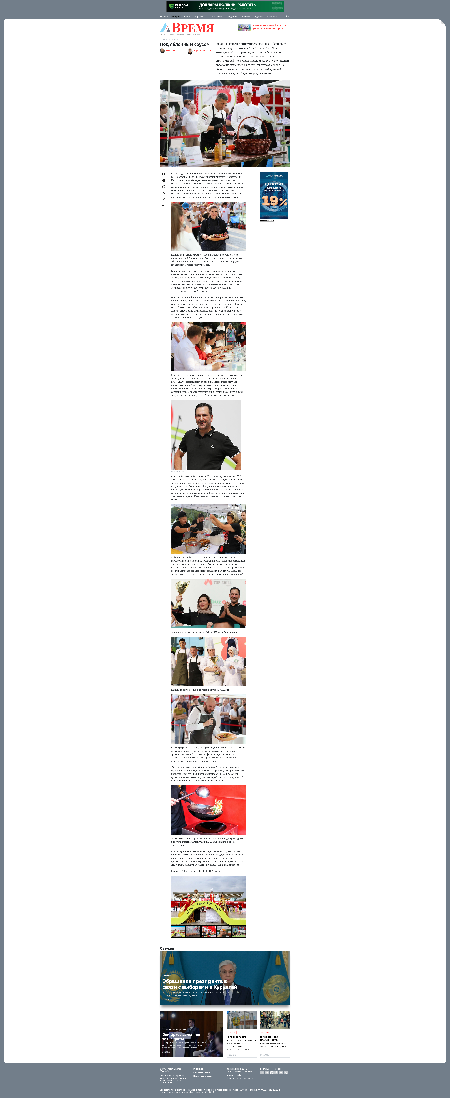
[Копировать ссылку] (164, 199)
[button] (243, 878)
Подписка (258, 16)
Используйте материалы (172, 1075)
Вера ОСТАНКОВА (202, 50)
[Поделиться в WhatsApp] (164, 187)
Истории (176, 16)
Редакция (233, 16)
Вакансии (272, 16)
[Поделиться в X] (164, 193)
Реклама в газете (201, 1072)
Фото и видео (217, 16)
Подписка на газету (202, 1076)
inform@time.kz (234, 1075)
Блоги (187, 16)
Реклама (246, 16)
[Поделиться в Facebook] (164, 174)
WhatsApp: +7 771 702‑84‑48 (240, 1078)
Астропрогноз (200, 16)
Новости (164, 16)
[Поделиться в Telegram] (164, 180)
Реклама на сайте (267, 220)
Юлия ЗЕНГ (171, 50)
